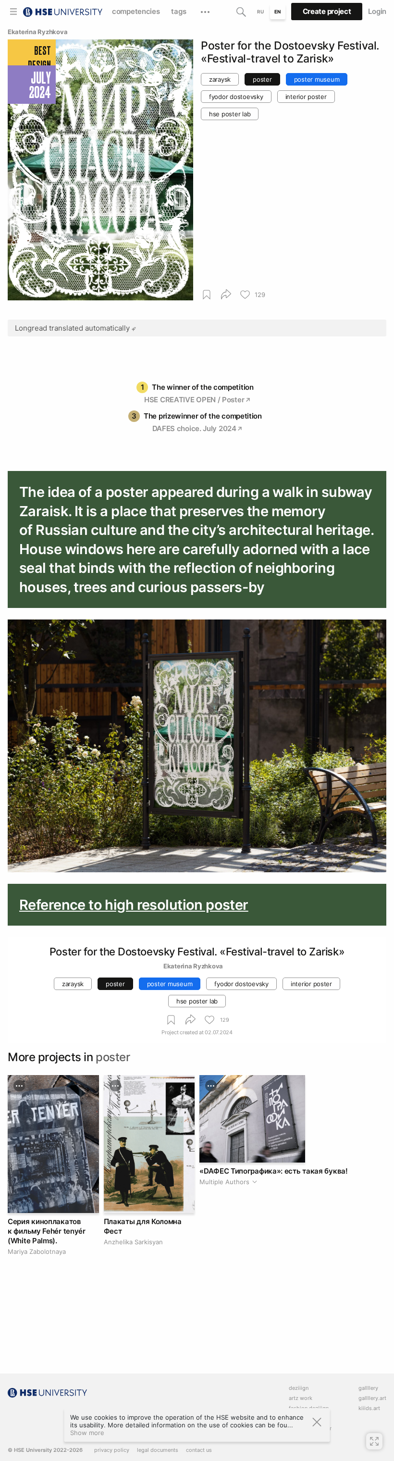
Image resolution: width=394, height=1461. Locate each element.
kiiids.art (369, 1408)
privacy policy (111, 1450)
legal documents (157, 1450)
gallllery (368, 1388)
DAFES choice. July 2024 (194, 428)
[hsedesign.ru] (62, 10)
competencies (136, 11)
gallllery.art (372, 1398)
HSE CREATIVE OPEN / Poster (194, 399)
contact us (199, 1450)
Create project (327, 11)
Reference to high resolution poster (133, 904)
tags (178, 11)
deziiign (298, 1388)
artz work (300, 1398)
